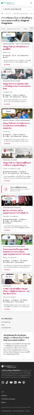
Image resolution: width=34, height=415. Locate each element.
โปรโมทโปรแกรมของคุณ (8, 399)
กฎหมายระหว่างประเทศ (13, 29)
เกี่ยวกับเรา (4, 395)
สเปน (3, 325)
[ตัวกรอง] (31, 28)
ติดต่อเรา (3, 402)
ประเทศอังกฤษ (5, 322)
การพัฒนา (25, 29)
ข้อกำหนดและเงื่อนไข (6, 411)
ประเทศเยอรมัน (6, 328)
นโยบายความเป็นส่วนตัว (18, 411)
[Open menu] (31, 2)
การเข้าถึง (27, 411)
